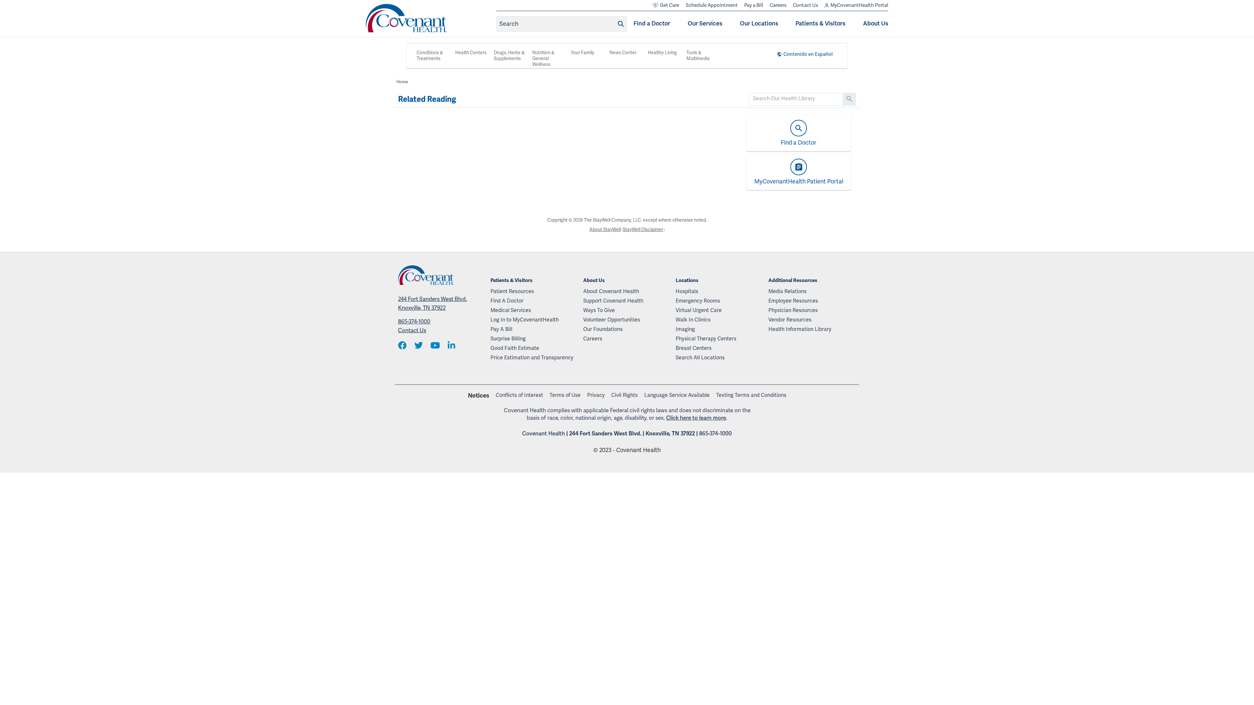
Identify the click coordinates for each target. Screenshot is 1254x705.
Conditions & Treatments (430, 55)
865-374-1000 (414, 321)
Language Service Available (677, 395)
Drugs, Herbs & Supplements (509, 55)
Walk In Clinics (693, 320)
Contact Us (805, 5)
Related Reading (427, 99)
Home (402, 82)
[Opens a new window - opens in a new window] (402, 346)
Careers (778, 5)
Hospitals (687, 291)
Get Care (669, 5)
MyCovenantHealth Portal (859, 5)
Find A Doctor (506, 301)
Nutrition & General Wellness (543, 58)
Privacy (596, 395)
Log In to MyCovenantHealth (524, 320)
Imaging (685, 329)
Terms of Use (565, 395)
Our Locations (759, 23)
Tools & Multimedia (698, 55)
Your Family (582, 52)
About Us (875, 23)
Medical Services (510, 310)
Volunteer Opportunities (611, 320)
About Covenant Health (611, 291)
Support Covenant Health (613, 301)
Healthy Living (662, 52)
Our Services (705, 23)
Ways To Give (599, 310)
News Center (622, 52)
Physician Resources (793, 310)
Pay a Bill (753, 5)
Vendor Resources (790, 320)
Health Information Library (799, 329)
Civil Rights (624, 395)
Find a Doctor (652, 23)
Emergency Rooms (698, 301)
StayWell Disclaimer (643, 229)
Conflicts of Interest (519, 395)
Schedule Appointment (712, 5)
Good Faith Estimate (514, 348)
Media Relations (787, 291)
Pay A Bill (501, 329)
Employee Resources (793, 301)
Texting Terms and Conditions (751, 395)
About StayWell (605, 229)
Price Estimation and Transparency (531, 357)
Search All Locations (700, 357)
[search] (796, 98)
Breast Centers (694, 348)
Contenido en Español (808, 54)
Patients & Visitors (820, 23)
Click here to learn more (696, 418)
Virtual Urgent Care (699, 310)
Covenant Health (543, 433)
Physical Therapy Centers (706, 339)
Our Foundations (603, 329)
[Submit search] (621, 24)
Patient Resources (512, 291)
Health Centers (471, 52)
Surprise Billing (508, 339)
